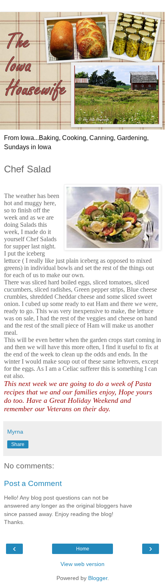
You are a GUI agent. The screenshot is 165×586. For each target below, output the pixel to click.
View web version (82, 564)
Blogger (97, 578)
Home (82, 549)
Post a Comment (33, 483)
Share (17, 444)
